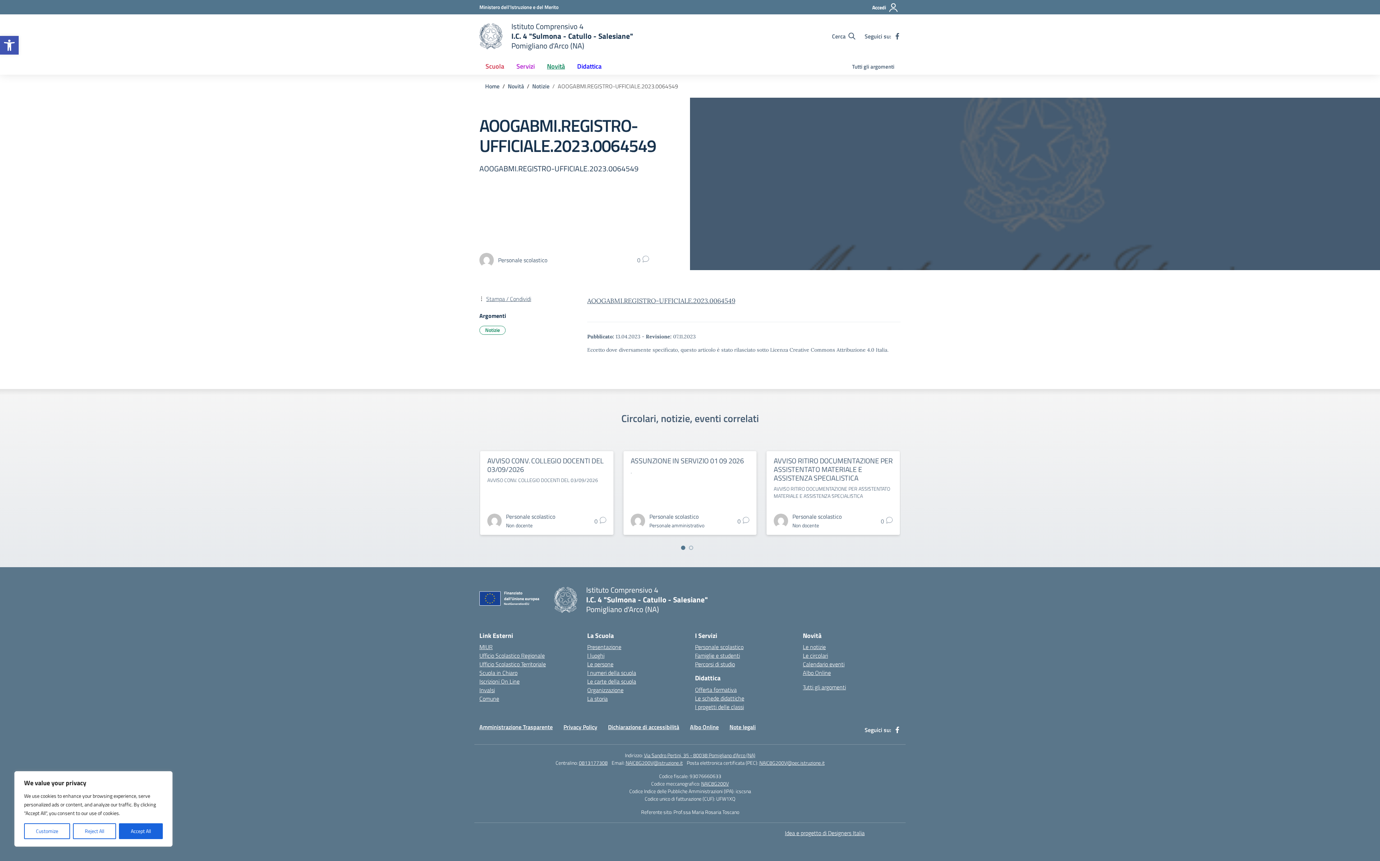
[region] (93, 809)
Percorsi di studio (715, 664)
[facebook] (897, 36)
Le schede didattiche (719, 698)
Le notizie (814, 647)
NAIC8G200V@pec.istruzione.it (792, 763)
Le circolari (815, 655)
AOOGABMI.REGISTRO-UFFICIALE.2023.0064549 (661, 301)
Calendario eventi (824, 664)
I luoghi (595, 655)
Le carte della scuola (611, 681)
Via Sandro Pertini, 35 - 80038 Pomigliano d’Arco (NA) (699, 755)
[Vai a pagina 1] (683, 548)
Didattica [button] (589, 66)
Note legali (743, 727)
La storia (597, 698)
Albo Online (817, 672)
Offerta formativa (716, 689)
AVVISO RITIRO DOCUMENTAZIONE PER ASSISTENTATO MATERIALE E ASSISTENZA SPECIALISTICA (833, 469)
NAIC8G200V (715, 783)
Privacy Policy (580, 727)
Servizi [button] (525, 66)
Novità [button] (556, 66)
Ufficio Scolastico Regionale (512, 655)
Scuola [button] (495, 66)
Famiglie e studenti (717, 655)
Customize (47, 831)
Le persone (600, 664)
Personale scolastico (719, 647)
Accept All (141, 831)
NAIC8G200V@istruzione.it (654, 763)
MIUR (486, 647)
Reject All (94, 831)
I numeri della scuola (611, 672)
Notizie (492, 330)
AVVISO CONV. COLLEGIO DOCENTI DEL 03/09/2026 (545, 465)
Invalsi (487, 690)
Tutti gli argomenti (873, 67)
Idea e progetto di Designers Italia (825, 833)
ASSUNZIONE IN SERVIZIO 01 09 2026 (687, 460)
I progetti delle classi (719, 707)
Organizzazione (605, 690)
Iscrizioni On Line (499, 681)
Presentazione (604, 647)
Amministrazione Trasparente (516, 727)
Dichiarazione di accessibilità (643, 727)
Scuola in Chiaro (498, 672)
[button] (9, 45)
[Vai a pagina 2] (691, 548)
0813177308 (593, 763)
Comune (489, 698)
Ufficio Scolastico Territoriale (512, 664)
